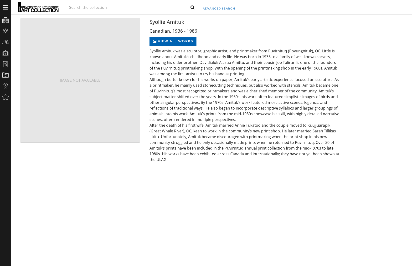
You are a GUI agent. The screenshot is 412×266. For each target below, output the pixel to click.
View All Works (175, 41)
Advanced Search (219, 8)
